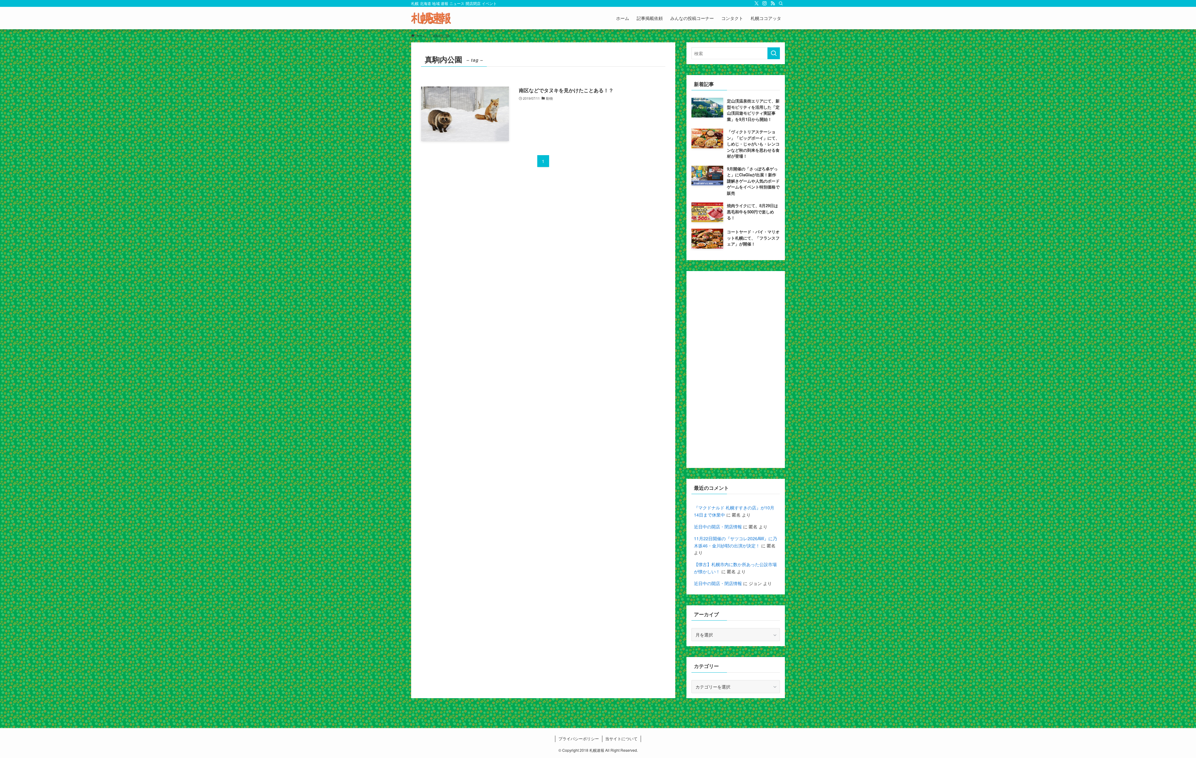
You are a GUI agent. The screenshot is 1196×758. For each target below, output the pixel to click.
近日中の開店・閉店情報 (718, 526)
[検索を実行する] (773, 53)
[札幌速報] (431, 18)
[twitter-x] (756, 3)
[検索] (781, 3)
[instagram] (765, 3)
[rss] (773, 3)
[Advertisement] (735, 369)
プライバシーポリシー (578, 738)
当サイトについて (621, 738)
